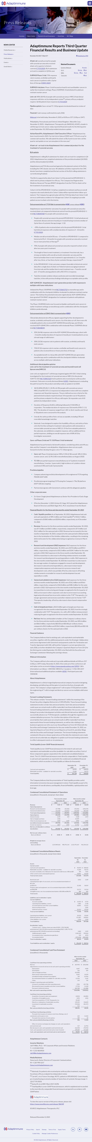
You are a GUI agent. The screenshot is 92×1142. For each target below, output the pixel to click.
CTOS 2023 (41, 68)
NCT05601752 (62, 290)
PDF (86, 70)
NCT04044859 (39, 328)
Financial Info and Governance (46, 36)
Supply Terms (62, 1129)
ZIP (86, 72)
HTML (80, 70)
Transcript (64, 75)
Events (6, 62)
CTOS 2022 (38, 232)
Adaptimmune (42, 1140)
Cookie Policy (36, 1133)
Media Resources (9, 50)
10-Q (62, 70)
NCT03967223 (45, 379)
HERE (66, 381)
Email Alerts (7, 66)
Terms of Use (52, 1129)
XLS (82, 72)
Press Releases (8, 54)
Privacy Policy (30, 1129)
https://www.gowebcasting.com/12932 (65, 666)
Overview (21, 36)
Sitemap (44, 1129)
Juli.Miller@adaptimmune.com (40, 1053)
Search (38, 1129)
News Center (31, 36)
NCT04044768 (39, 214)
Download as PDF (82, 56)
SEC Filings (70, 36)
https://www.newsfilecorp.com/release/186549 (47, 1104)
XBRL (62, 73)
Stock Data (61, 36)
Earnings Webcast (66, 67)
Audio (85, 67)
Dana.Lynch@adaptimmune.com (41, 1065)
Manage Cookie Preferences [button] (50, 1133)
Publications (8, 58)
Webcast (33, 117)
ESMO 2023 (46, 83)
